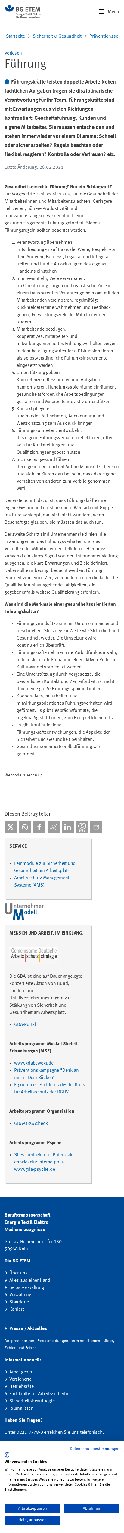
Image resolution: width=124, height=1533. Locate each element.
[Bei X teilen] (11, 827)
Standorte (19, 1302)
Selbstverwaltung (26, 1287)
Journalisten (21, 1408)
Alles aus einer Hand (29, 1280)
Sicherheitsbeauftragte (32, 1401)
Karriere (16, 1309)
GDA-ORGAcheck (31, 1123)
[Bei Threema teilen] (82, 827)
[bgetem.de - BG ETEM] (23, 12)
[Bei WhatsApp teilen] (25, 827)
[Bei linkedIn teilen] (68, 827)
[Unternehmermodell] (25, 911)
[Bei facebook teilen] (39, 827)
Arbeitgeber (20, 1372)
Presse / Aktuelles (28, 1328)
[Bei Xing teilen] (54, 827)
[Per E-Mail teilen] (96, 827)
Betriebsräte (21, 1386)
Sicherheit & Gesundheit (57, 36)
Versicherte (20, 1379)
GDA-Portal (25, 1024)
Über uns (18, 1273)
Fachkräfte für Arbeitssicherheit (40, 1394)
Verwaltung (20, 1295)
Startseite (15, 36)
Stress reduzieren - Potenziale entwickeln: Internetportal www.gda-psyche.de (43, 1162)
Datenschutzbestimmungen (94, 1449)
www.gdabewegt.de (34, 1063)
